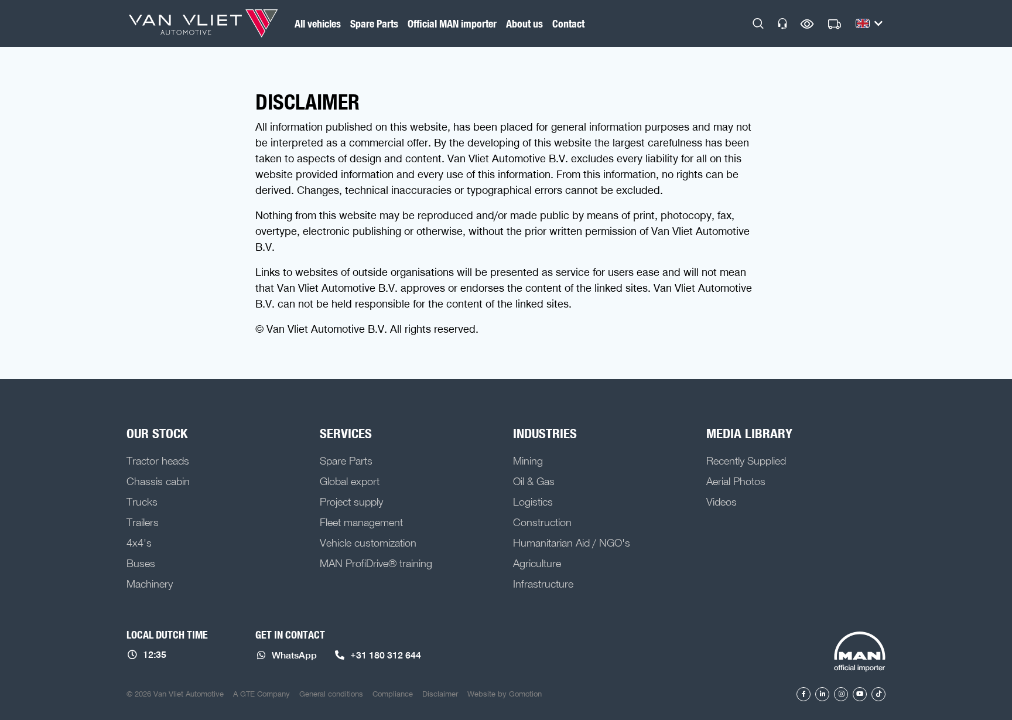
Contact (568, 23)
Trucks (142, 501)
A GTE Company (261, 693)
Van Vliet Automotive (203, 23)
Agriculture (537, 563)
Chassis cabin (158, 481)
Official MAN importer (452, 23)
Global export (350, 481)
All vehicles (318, 23)
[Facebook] (803, 694)
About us (524, 23)
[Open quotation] (834, 24)
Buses (140, 563)
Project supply (351, 501)
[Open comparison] (807, 23)
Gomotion (525, 693)
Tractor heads (157, 460)
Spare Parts (374, 23)
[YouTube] (860, 694)
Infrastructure (543, 583)
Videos (721, 501)
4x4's (139, 542)
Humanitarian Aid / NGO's (571, 542)
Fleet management (361, 522)
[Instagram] (841, 694)
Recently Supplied (746, 460)
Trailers (142, 522)
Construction (542, 522)
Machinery (149, 583)
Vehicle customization (368, 542)
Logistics (533, 501)
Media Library (749, 433)
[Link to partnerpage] (860, 652)
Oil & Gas (534, 481)
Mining (528, 460)
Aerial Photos (735, 481)
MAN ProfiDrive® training (376, 563)
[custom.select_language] (869, 23)
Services (346, 433)
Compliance (392, 693)
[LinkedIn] (822, 694)
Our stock (156, 433)
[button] (758, 23)
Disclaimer (440, 693)
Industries (545, 433)
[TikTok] (878, 694)
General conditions (331, 693)
